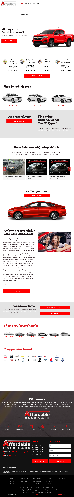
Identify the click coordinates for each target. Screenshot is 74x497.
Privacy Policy (50, 480)
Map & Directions (37, 481)
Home (21, 3)
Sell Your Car (37, 195)
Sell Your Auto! (9, 41)
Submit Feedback (55, 313)
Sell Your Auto (24, 480)
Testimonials (35, 9)
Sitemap (49, 483)
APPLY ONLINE (19, 121)
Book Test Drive (24, 478)
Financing (36, 3)
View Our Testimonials (55, 307)
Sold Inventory (49, 481)
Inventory (28, 3)
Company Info (24, 14)
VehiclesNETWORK (36, 489)
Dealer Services (24, 9)
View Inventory (39, 461)
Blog (50, 478)
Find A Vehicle (24, 481)
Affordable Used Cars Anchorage (45, 487)
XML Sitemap (62, 478)
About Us (12, 480)
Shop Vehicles (37, 76)
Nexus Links (62, 480)
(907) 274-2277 (13, 455)
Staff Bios (37, 483)
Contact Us (60, 461)
